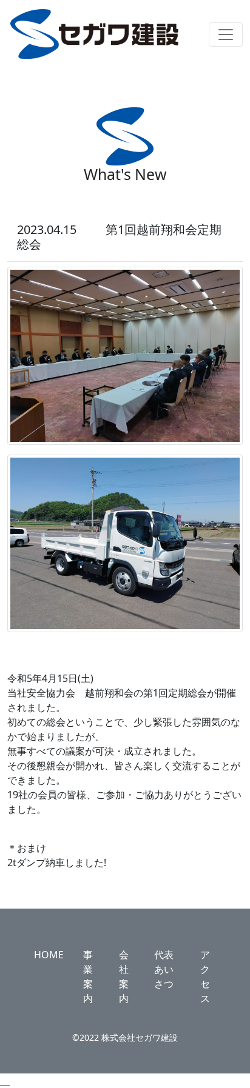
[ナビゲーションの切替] (226, 34)
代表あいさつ (164, 969)
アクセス (205, 976)
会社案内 (124, 976)
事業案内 (88, 976)
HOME (49, 954)
